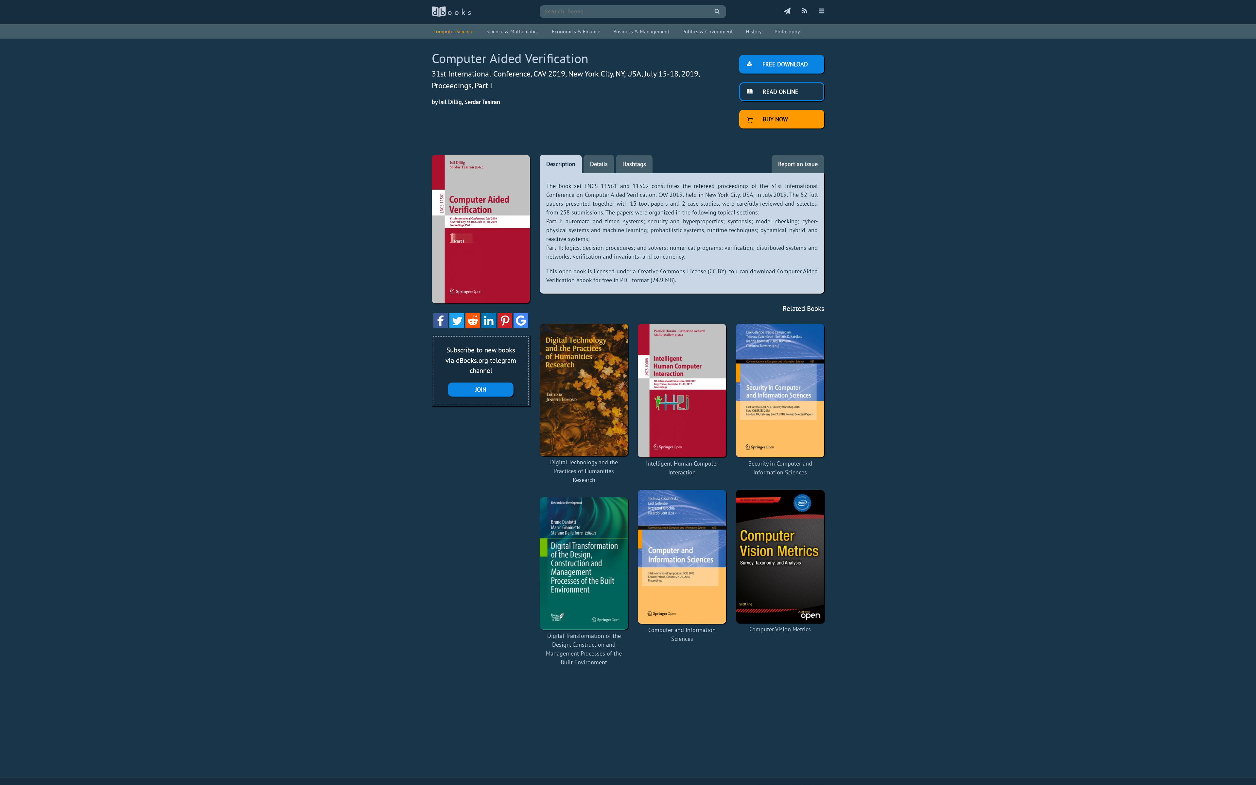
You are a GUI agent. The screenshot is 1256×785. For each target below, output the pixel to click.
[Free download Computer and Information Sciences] (682, 557)
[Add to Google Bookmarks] (521, 326)
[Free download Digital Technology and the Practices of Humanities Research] (584, 390)
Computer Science (453, 31)
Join (480, 389)
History (753, 31)
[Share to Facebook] (441, 326)
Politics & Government (707, 31)
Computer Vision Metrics (780, 629)
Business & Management (641, 31)
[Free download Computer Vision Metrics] (780, 556)
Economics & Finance (576, 31)
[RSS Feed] (804, 11)
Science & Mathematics (512, 31)
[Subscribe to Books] (787, 11)
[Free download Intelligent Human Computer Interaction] (682, 391)
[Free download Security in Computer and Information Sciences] (780, 391)
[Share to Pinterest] (505, 326)
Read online (779, 91)
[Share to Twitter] (457, 326)
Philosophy (787, 31)
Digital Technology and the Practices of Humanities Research (584, 471)
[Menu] (821, 11)
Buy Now (774, 119)
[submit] (717, 11)
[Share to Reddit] (473, 326)
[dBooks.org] (451, 15)
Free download (784, 64)
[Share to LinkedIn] (489, 326)
